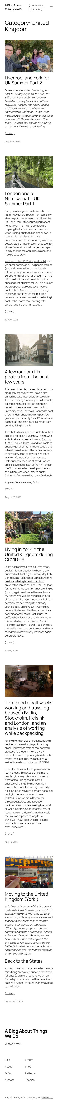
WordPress (47, 1097)
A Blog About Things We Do (14, 7)
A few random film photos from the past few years (27, 376)
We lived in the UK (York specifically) (25, 261)
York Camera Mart (20, 457)
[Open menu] (51, 7)
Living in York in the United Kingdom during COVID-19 (29, 554)
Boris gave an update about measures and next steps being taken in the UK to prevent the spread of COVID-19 (28, 581)
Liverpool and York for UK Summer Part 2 (27, 80)
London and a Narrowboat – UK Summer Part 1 (22, 198)
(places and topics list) (36, 7)
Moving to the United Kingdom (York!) (26, 896)
